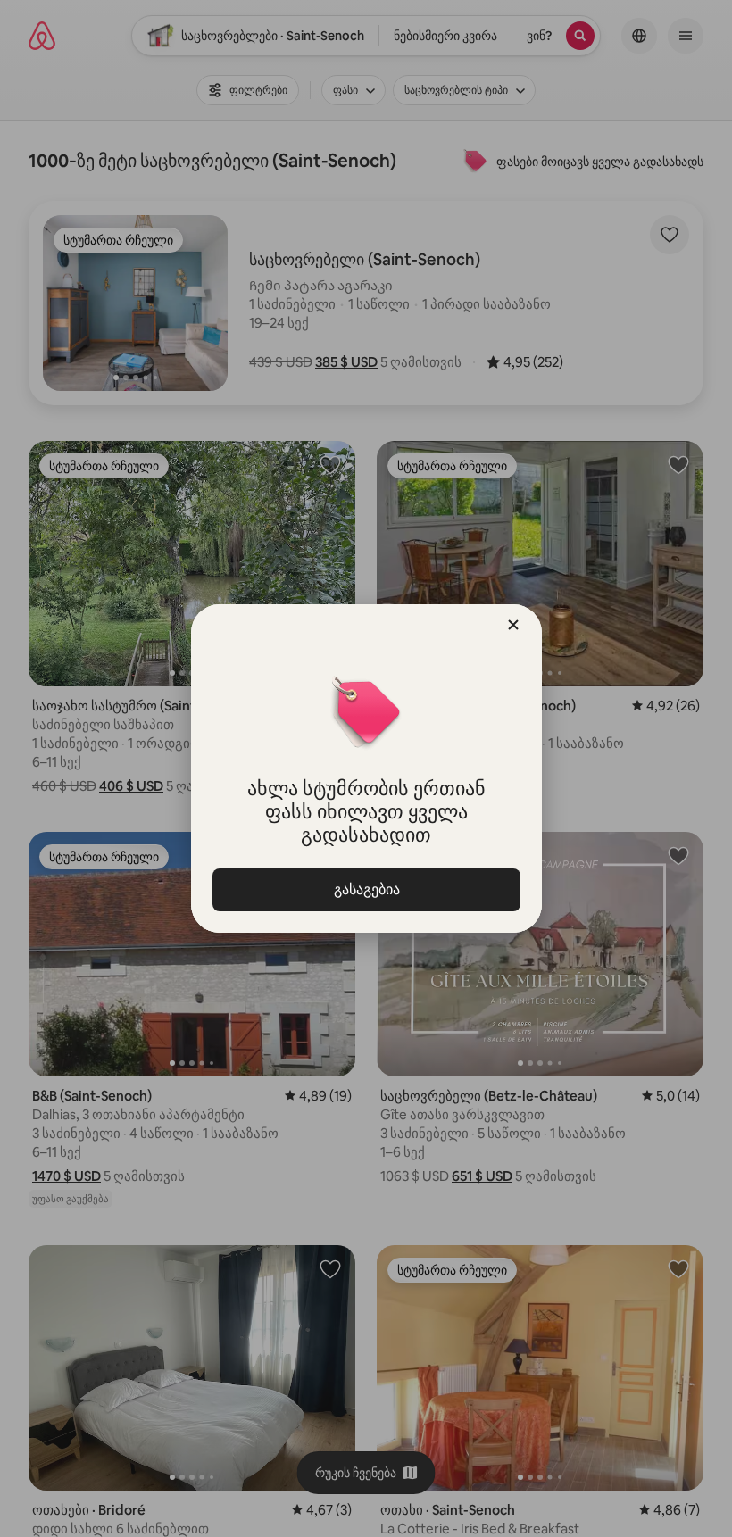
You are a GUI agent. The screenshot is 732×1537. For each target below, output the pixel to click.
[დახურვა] (513, 625)
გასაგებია (366, 889)
